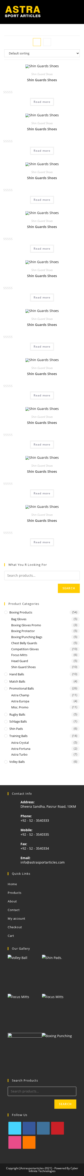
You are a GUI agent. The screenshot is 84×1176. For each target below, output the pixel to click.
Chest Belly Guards (24, 643)
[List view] (47, 42)
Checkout (15, 927)
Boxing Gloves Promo (26, 625)
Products (14, 893)
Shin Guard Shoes (42, 74)
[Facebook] (29, 1128)
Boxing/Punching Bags (26, 637)
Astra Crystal (20, 742)
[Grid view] (37, 42)
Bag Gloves (18, 619)
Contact (14, 910)
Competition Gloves (25, 649)
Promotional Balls (21, 688)
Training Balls (18, 736)
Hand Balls (16, 674)
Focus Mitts (19, 655)
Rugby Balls (17, 714)
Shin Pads (16, 729)
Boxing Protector (23, 631)
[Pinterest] (57, 1128)
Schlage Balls (18, 721)
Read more (42, 102)
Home (12, 884)
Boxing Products (20, 612)
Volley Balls (17, 762)
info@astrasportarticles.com (43, 862)
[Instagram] (43, 1128)
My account (16, 918)
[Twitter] (14, 1128)
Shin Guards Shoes (42, 80)
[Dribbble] (14, 1142)
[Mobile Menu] (78, 12)
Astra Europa (20, 701)
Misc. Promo (19, 707)
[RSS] (29, 1142)
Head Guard (19, 661)
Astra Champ (20, 695)
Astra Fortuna (20, 749)
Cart (11, 936)
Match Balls (17, 681)
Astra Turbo (19, 754)
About (12, 901)
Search (69, 588)
